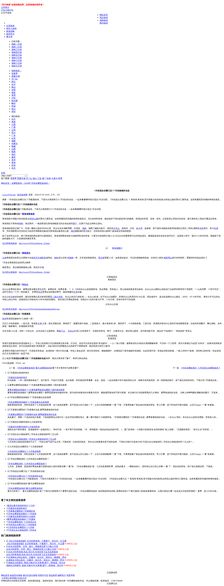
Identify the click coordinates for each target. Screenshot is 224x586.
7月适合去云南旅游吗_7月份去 (22, 530)
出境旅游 (10, 26)
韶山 (13, 81)
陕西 (13, 152)
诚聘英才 (62, 575)
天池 (75, 292)
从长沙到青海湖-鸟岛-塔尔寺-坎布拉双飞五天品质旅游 (31, 554)
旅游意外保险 (16, 575)
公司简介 (5, 7)
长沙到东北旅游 (9, 309)
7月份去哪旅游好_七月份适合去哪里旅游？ (200, 368)
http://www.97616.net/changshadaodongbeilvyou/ (39, 309)
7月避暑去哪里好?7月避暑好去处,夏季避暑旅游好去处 (32, 414)
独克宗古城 (36, 258)
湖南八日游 (16, 63)
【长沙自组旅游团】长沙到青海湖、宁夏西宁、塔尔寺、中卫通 (35, 544)
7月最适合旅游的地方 (17, 377)
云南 (13, 130)
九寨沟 (54, 178)
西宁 (75, 223)
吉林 (13, 297)
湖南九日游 (16, 66)
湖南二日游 (16, 47)
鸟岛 (201, 228)
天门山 (14, 79)
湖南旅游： (16, 71)
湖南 (84, 228)
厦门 (44, 178)
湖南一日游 (16, 44)
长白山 (25, 284)
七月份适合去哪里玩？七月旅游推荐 (24, 451)
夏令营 (9, 37)
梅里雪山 (168, 258)
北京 (13, 119)
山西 (13, 149)
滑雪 (13, 95)
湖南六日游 (16, 58)
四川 (13, 133)
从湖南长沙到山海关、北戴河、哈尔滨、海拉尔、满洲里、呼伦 (35, 560)
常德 (13, 106)
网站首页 (104, 15)
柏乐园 (14, 101)
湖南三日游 (16, 49)
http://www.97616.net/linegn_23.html (34, 243)
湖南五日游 (16, 55)
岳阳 (13, 90)
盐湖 (216, 228)
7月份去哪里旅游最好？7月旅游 (21, 514)
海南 (13, 122)
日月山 (116, 228)
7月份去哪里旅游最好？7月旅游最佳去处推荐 (28, 402)
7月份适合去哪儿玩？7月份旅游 (21, 525)
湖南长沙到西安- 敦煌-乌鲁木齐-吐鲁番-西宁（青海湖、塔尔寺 (34, 565)
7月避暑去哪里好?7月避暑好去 (21, 511)
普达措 (101, 258)
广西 (13, 127)
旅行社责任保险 (30, 575)
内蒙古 (14, 143)
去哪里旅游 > (18, 183)
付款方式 (22, 578)
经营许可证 (43, 575)
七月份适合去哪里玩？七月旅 (20, 527)
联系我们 (14, 578)
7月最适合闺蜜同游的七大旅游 (21, 516)
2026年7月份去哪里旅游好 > (37, 183)
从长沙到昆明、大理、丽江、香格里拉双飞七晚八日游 (31, 549)
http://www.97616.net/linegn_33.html (34, 272)
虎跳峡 (70, 258)
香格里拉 (26, 253)
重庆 (13, 157)
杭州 (4, 319)
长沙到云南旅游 (9, 272)
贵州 (13, 160)
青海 (13, 163)
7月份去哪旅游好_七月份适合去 (21, 522)
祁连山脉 (34, 219)
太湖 (40, 323)
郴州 (13, 103)
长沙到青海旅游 (9, 243)
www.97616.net (9, 195)
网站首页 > (6, 183)
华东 (13, 165)
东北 (13, 168)
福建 (13, 141)
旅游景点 (10, 34)
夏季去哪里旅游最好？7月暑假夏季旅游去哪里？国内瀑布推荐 (36, 390)
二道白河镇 (57, 297)
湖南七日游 (16, 60)
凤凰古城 (15, 76)
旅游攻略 (10, 31)
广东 (13, 135)
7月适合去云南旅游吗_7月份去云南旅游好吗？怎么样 (32, 439)
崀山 (13, 109)
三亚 (39, 178)
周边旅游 (104, 17)
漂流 (13, 111)
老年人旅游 (11, 28)
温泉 (13, 92)
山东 (13, 138)
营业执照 (53, 575)
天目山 (71, 331)
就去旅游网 (22, 195)
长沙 (13, 84)
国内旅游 (104, 23)
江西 (13, 124)
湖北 (13, 154)
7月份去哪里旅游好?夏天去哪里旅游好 (34, 368)
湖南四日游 (16, 52)
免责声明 (70, 575)
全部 (3, 173)
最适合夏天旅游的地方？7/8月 (21, 505)
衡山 (13, 87)
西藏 (13, 146)
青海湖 (31, 214)
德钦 (56, 258)
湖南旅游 (104, 20)
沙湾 (140, 228)
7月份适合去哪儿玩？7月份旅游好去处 (25, 476)
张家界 (14, 73)
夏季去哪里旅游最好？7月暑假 (21, 519)
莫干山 (62, 331)
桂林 (49, 178)
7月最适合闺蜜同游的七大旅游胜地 (24, 427)
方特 (13, 98)
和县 (44, 258)
